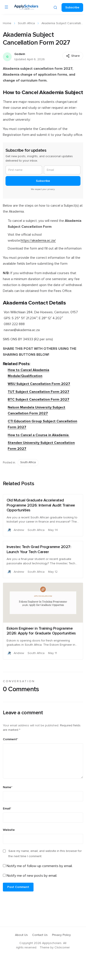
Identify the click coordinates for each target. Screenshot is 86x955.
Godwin (19, 54)
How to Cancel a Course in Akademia (38, 435)
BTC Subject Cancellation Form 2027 (38, 399)
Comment (10, 739)
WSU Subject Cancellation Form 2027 (39, 384)
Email (7, 808)
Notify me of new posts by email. (32, 875)
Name (7, 787)
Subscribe (72, 7)
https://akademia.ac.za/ (38, 240)
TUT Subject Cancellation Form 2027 (38, 392)
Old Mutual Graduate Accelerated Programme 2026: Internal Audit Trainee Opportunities (41, 505)
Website (9, 829)
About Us (21, 935)
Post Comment (18, 887)
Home (7, 23)
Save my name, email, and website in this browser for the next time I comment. (45, 853)
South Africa (26, 23)
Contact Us (40, 935)
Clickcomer (62, 947)
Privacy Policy (61, 935)
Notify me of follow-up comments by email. (40, 866)
